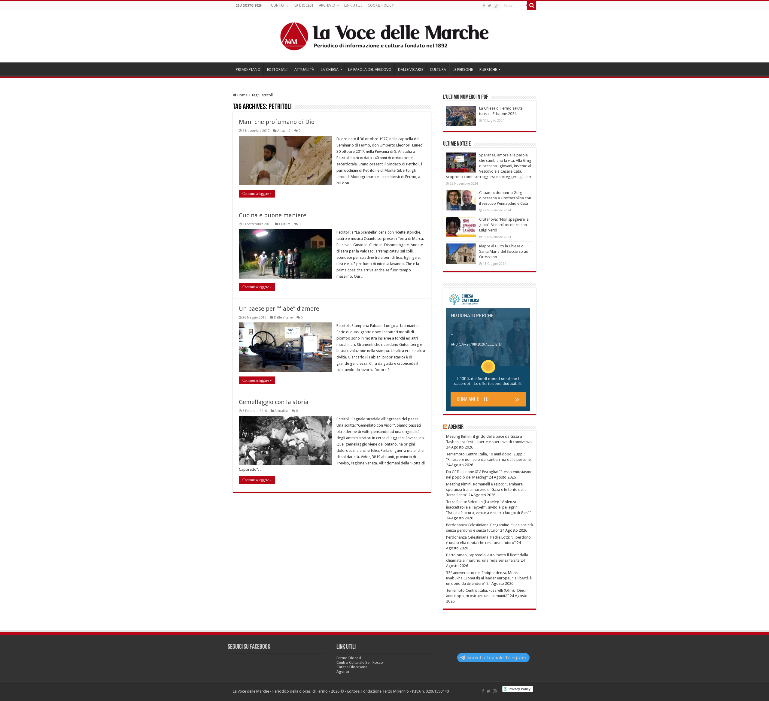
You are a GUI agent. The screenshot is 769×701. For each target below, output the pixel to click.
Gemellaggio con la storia (274, 402)
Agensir (456, 427)
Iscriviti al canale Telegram (496, 657)
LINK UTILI (353, 5)
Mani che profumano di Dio (277, 121)
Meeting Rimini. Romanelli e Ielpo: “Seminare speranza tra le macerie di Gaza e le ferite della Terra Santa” (486, 489)
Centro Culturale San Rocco (359, 662)
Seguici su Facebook (249, 647)
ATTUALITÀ (304, 69)
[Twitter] (489, 5)
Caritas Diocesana (351, 667)
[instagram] (495, 5)
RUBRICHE (488, 69)
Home (242, 95)
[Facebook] (484, 5)
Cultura (284, 224)
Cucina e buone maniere (272, 215)
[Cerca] (531, 5)
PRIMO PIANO (248, 69)
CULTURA (438, 69)
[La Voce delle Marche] (384, 36)
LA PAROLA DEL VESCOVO (369, 69)
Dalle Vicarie (283, 317)
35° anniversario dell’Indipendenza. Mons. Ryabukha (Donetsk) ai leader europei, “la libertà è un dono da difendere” (489, 578)
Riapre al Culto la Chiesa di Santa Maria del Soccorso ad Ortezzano (503, 251)
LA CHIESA (330, 69)
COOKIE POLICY (381, 5)
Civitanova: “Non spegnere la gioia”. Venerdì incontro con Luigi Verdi (504, 224)
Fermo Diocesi (348, 658)
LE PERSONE (463, 69)
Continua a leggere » (257, 194)
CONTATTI (279, 5)
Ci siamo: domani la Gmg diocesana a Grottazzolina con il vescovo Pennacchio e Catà (505, 198)
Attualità (283, 131)
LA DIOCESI (303, 5)
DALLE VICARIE (410, 69)
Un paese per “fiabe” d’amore (279, 308)
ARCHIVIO (327, 5)
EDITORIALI (277, 69)
